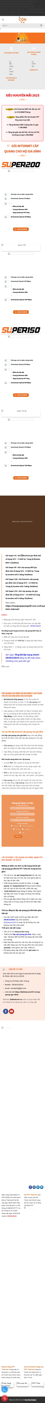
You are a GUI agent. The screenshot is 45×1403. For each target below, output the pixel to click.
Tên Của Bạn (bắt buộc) (22, 805)
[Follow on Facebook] (5, 1011)
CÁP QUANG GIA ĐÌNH (11, 693)
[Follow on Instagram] (34, 1187)
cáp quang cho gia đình (33, 731)
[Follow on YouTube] (11, 1011)
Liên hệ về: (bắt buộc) (22, 823)
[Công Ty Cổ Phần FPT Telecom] (22, 19)
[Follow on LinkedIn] (41, 1187)
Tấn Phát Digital (30, 1400)
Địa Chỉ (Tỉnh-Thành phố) (22, 817)
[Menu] (3, 19)
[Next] (43, 1387)
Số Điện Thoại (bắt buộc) (22, 811)
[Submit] (41, 25)
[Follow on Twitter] (38, 1187)
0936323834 (12, 658)
